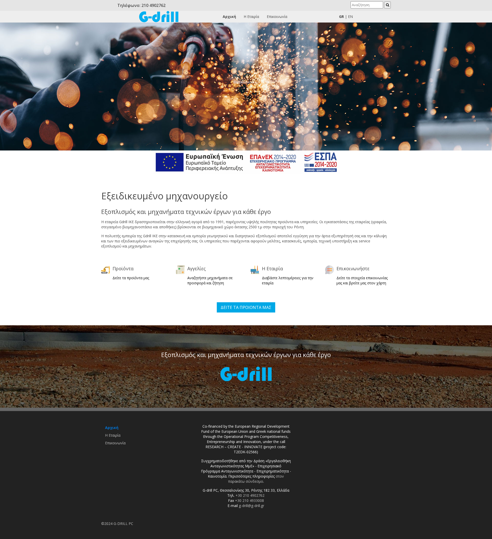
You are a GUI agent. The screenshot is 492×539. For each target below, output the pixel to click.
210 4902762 (153, 5)
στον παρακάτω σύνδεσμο (256, 479)
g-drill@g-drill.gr (251, 505)
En (350, 16)
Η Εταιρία (251, 16)
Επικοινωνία (277, 16)
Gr (341, 16)
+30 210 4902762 (249, 495)
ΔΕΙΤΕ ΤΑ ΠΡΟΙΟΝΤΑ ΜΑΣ (246, 307)
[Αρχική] (158, 16)
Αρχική (229, 16)
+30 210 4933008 (249, 500)
